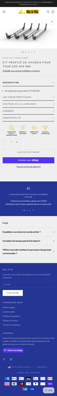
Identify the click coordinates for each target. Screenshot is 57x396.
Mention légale (9, 307)
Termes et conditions (11, 325)
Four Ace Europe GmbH (15, 58)
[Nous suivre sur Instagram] (11, 359)
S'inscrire (12, 293)
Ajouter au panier (28, 152)
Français (42, 367)
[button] (28, 82)
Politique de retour (10, 320)
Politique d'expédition (12, 316)
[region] (28, 196)
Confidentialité (9, 312)
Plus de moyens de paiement (28, 166)
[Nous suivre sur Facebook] (4, 359)
